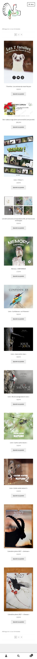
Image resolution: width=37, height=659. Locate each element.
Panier (28, 654)
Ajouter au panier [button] (18, 94)
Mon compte (6, 656)
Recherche (18, 656)
